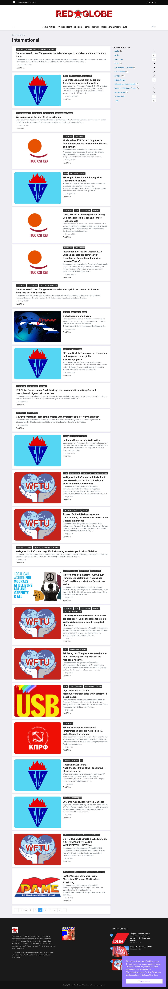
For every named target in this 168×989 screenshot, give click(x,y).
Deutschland (120, 72)
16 (59, 910)
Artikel (52, 27)
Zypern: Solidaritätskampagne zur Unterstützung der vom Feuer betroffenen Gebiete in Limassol (85, 517)
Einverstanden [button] (144, 981)
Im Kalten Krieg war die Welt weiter (81, 440)
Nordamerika (120, 92)
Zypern (85, 510)
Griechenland (68, 872)
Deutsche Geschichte (71, 761)
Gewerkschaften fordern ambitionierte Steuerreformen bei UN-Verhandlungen (57, 416)
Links (87, 27)
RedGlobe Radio (74, 27)
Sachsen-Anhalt (79, 173)
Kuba (84, 312)
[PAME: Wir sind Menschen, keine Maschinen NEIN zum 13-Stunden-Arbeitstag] (37, 886)
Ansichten (119, 59)
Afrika (117, 51)
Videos (61, 27)
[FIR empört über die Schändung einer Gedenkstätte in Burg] (37, 188)
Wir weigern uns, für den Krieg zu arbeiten (38, 117)
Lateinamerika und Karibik (125, 84)
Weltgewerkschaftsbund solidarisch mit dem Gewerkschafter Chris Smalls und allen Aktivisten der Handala (84, 480)
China (66, 76)
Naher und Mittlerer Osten (125, 88)
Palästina (96, 210)
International (37, 113)
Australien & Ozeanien (124, 67)
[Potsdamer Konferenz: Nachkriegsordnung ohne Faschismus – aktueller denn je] (37, 775)
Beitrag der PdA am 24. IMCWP (141, 947)
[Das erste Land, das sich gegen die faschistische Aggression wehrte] (37, 90)
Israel (77, 210)
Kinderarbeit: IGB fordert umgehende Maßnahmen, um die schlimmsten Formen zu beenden (85, 143)
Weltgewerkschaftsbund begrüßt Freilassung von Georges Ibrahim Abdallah (56, 551)
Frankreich (20, 49)
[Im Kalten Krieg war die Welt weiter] (37, 450)
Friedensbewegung (23, 113)
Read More (20, 68)
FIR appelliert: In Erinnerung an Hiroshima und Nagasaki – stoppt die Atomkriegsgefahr (85, 356)
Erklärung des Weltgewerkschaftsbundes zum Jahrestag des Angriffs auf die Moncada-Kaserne (85, 656)
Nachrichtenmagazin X (98, 985)
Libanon (29, 547)
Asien (117, 63)
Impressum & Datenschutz (113, 27)
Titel (116, 100)
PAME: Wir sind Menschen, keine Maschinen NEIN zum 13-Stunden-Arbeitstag (81, 879)
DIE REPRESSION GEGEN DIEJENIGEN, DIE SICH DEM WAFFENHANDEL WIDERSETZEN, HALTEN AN (85, 842)
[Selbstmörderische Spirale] (37, 326)
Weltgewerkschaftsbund (46, 49)
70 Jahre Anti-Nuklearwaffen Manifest (83, 801)
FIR (71, 76)
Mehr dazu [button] (153, 975)
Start (13, 35)
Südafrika (43, 386)
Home (45, 27)
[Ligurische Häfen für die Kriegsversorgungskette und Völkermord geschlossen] (37, 701)
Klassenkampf (31, 49)
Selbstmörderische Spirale (77, 316)
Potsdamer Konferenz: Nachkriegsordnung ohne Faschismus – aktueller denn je (84, 767)
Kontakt (95, 27)
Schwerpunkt (120, 96)
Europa (66, 436)
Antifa (66, 173)
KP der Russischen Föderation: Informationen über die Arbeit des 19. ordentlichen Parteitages (83, 730)
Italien (72, 686)
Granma (66, 312)
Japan (76, 76)
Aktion (117, 55)
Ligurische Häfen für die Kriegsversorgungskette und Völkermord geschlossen (85, 693)
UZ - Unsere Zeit (85, 76)
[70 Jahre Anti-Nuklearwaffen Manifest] (37, 812)
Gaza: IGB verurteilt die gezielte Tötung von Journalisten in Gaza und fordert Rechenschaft (84, 217)
